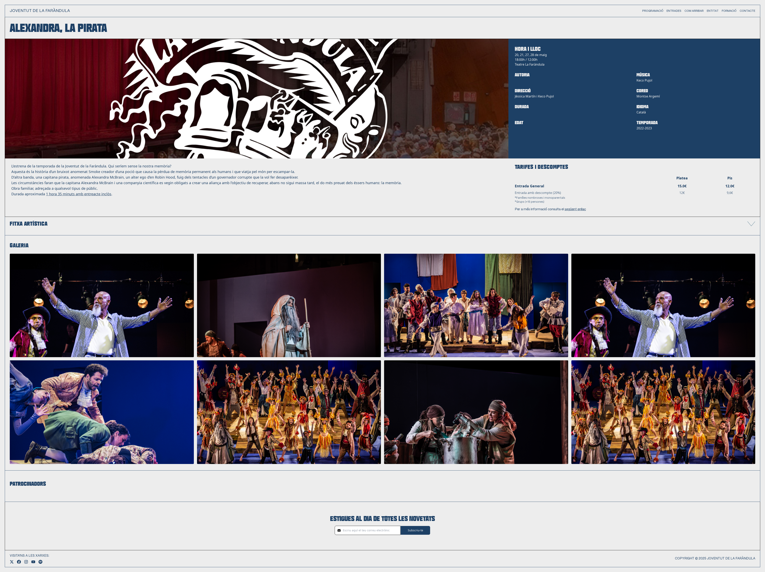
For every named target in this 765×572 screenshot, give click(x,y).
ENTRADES (674, 11)
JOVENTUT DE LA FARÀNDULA (40, 11)
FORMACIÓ (729, 11)
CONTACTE (747, 11)
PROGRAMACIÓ (652, 11)
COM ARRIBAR (694, 11)
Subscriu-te (415, 530)
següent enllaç (575, 209)
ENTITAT (713, 11)
